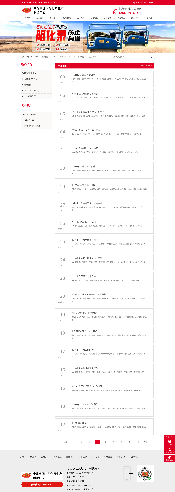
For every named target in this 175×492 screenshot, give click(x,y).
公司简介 (32, 457)
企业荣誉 (108, 18)
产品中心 (57, 457)
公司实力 (45, 457)
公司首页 (26, 18)
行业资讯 (135, 18)
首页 (142, 66)
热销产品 (80, 18)
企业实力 (53, 18)
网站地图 (139, 2)
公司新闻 (148, 18)
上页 (66, 442)
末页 (145, 442)
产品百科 (121, 18)
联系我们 (150, 2)
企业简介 (40, 18)
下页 (137, 442)
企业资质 (94, 18)
